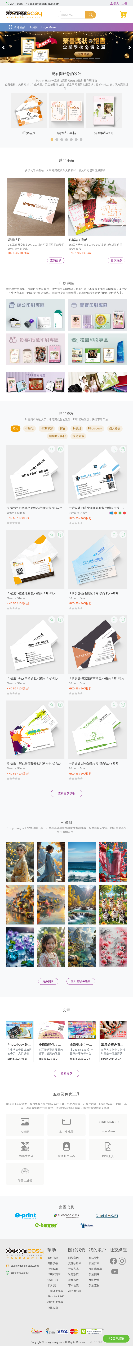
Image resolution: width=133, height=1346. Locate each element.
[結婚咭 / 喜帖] (97, 207)
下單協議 (73, 1285)
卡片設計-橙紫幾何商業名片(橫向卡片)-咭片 (96, 678)
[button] (3, 47)
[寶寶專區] (97, 314)
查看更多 (66, 1073)
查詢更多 (55, 260)
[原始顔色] (111, 513)
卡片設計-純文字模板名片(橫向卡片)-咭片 (33, 678)
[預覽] (60, 449)
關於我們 (73, 1257)
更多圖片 (48, 981)
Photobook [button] (95, 428)
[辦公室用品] (35, 314)
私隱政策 (73, 1274)
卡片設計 (52, 1285)
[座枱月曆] (35, 382)
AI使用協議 (74, 1291)
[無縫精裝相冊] (97, 382)
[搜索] (90, 14)
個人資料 (94, 1257)
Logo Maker (49, 27)
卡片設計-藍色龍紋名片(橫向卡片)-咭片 (93, 593)
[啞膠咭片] (36, 207)
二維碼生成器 (55, 1291)
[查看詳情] (51, 449)
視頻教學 (52, 1268)
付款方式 (73, 1268)
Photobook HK (55, 1296)
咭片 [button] (15, 428)
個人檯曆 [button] (115, 428)
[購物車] (123, 14)
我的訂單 (94, 1263)
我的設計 (94, 1280)
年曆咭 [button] (29, 428)
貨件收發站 (74, 1263)
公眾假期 (52, 1307)
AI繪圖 (34, 27)
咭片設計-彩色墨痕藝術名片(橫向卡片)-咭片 (34, 763)
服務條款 (73, 1280)
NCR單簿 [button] (47, 428)
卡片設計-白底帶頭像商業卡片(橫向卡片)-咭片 (97, 507)
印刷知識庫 (53, 1274)
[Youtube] (114, 1272)
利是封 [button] (77, 428)
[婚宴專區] (35, 349)
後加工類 (52, 1280)
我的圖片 (94, 1274)
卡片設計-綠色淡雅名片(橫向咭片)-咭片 (93, 763)
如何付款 (52, 1257)
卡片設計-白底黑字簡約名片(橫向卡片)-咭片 (34, 507)
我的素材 (94, 1285)
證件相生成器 (55, 1302)
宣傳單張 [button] (78, 436)
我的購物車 (95, 1268)
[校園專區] (97, 349)
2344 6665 (16, 3)
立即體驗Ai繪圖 (81, 981)
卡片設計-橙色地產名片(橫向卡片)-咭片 (31, 593)
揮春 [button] (63, 428)
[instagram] (122, 1261)
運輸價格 (52, 1263)
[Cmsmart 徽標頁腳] (25, 1253)
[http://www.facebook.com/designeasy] (113, 1261)
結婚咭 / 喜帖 (78, 239)
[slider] (13, 522)
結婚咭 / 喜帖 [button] (57, 436)
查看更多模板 (66, 793)
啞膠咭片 (14, 239)
